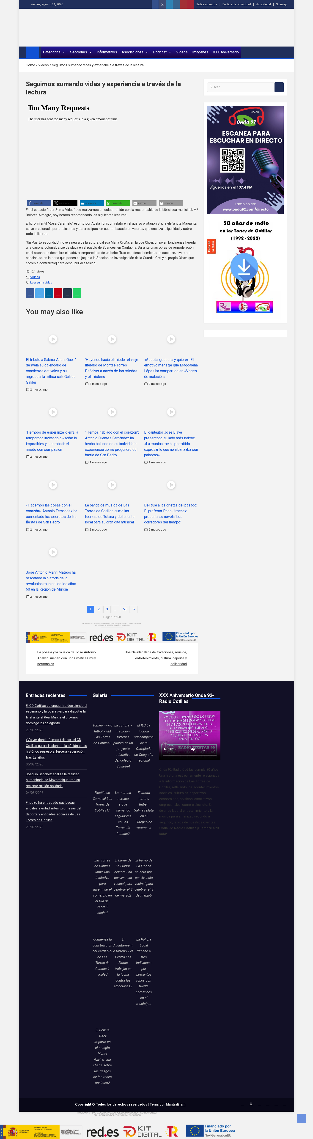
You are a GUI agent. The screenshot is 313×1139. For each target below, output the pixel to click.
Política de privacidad (236, 4)
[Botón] (155, 4)
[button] (39, 203)
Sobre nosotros (206, 4)
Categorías (51, 52)
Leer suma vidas (41, 282)
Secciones (78, 52)
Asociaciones (132, 52)
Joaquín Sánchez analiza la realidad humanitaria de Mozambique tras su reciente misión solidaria (53, 780)
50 (124, 609)
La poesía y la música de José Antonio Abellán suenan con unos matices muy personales (66, 658)
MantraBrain (176, 1104)
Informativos (107, 52)
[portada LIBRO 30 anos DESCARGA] (244, 217)
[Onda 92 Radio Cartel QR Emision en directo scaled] (245, 109)
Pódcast (160, 52)
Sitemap (281, 4)
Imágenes (200, 52)
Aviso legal (263, 4)
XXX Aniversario (226, 52)
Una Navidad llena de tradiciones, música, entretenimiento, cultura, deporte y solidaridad (156, 658)
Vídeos (182, 52)
